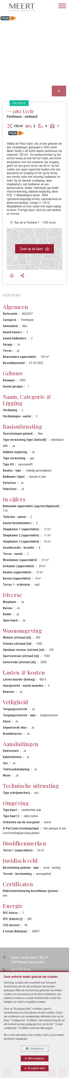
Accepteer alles (36, 1068)
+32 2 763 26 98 (20, 970)
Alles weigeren (36, 1058)
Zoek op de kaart (32, 249)
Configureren (37, 1048)
